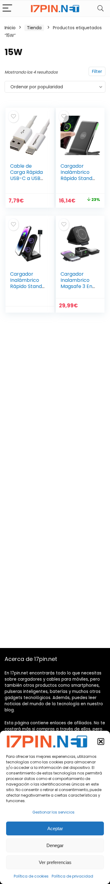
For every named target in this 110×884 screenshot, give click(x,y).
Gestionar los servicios (53, 812)
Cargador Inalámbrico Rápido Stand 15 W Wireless (26, 283)
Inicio (10, 28)
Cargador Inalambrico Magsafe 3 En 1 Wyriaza (78, 283)
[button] (101, 741)
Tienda (34, 28)
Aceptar (55, 828)
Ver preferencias (55, 862)
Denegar (55, 845)
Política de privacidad (72, 876)
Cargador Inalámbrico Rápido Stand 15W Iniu (76, 175)
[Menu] (7, 8)
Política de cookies (31, 876)
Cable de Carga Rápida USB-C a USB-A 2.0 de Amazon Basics (26, 181)
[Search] (100, 8)
